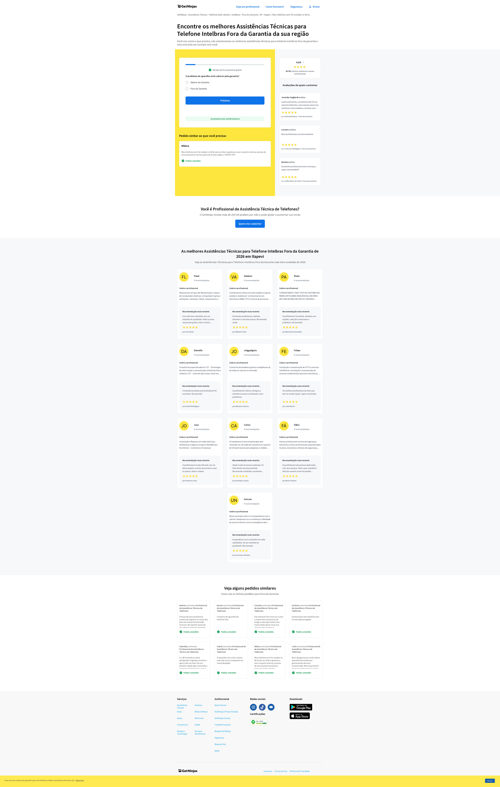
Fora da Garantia (250, 14)
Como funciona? (275, 6)
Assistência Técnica (197, 14)
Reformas (199, 718)
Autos (179, 718)
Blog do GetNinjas (223, 731)
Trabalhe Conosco (223, 724)
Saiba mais (80, 780)
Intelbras (236, 14)
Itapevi (267, 14)
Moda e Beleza (201, 711)
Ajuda (217, 750)
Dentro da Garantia (199, 82)
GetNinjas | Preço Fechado (226, 711)
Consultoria (182, 724)
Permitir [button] (490, 781)
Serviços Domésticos (200, 732)
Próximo (225, 100)
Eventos (198, 705)
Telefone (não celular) (219, 14)
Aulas (179, 711)
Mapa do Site (220, 744)
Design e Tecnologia (182, 732)
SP (261, 14)
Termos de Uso (280, 771)
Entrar (316, 6)
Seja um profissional (247, 6)
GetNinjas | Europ (222, 718)
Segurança (296, 6)
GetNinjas (182, 14)
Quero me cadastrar (250, 223)
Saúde (197, 724)
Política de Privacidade (299, 771)
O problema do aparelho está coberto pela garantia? (212, 76)
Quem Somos (220, 705)
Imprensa (268, 771)
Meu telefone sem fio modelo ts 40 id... (291, 14)
